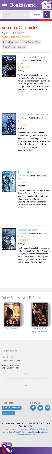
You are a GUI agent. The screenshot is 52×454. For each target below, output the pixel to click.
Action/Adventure (10, 42)
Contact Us (8, 413)
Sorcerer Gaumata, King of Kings (32, 114)
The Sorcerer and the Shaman (31, 57)
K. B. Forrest (15, 32)
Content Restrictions (26, 434)
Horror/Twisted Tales (31, 42)
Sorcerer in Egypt (25, 172)
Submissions (23, 428)
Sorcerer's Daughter (27, 230)
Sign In (37, 14)
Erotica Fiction (9, 47)
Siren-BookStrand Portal (13, 431)
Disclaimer (43, 431)
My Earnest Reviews (39, 428)
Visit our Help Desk (11, 407)
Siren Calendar (10, 428)
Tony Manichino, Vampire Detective (40, 330)
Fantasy (21, 47)
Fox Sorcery (12, 328)
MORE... (20, 92)
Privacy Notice (32, 431)
